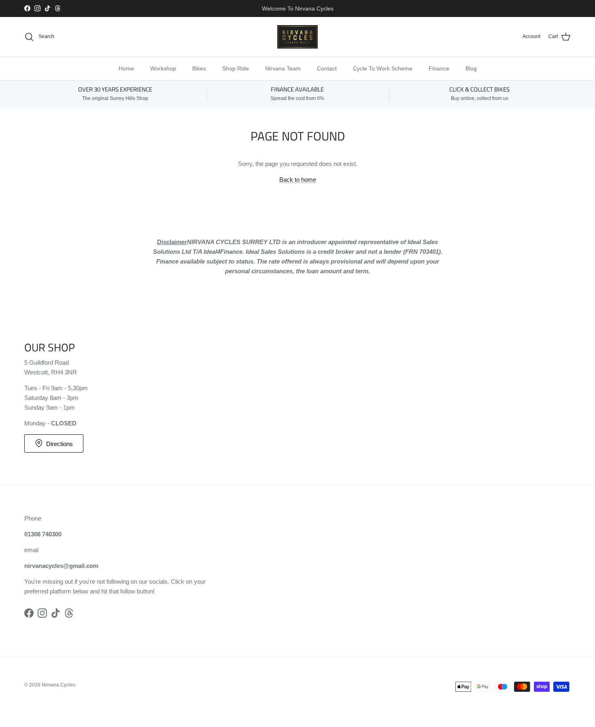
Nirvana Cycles (58, 685)
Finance (439, 68)
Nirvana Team (283, 68)
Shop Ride (235, 68)
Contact (327, 68)
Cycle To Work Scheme (382, 68)
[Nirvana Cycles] (297, 37)
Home (126, 68)
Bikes (199, 68)
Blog (471, 68)
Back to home (297, 179)
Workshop (163, 68)
